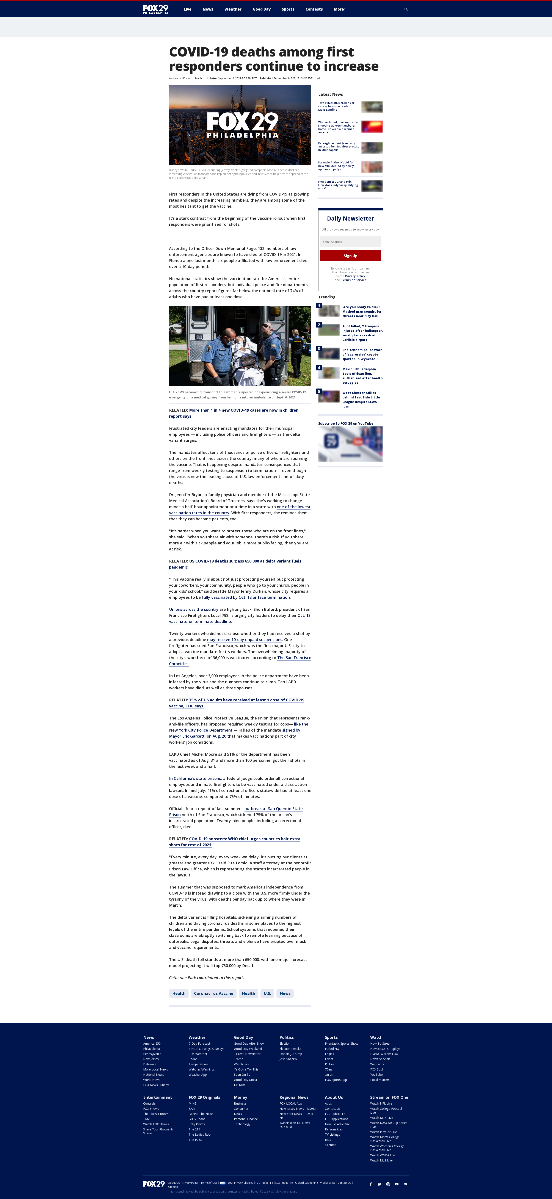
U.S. (267, 993)
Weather (197, 1037)
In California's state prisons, (195, 778)
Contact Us (332, 1109)
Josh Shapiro (288, 1059)
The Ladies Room (201, 1134)
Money (240, 1097)
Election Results (290, 1049)
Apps (328, 1103)
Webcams (377, 1064)
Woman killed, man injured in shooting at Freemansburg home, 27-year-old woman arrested (338, 127)
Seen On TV (242, 1074)
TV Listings (332, 1134)
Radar (193, 1059)
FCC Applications (336, 1119)
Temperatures (199, 1064)
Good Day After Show (249, 1043)
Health (198, 78)
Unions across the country (193, 609)
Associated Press (179, 78)
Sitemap (330, 1145)
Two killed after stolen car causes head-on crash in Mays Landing (336, 106)
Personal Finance (246, 1119)
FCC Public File (335, 1114)
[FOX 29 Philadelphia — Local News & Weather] (157, 9)
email (405, 1184)
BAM (192, 1109)
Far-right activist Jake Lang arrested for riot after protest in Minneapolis (338, 146)
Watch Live (241, 1064)
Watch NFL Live (381, 1103)
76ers (329, 1069)
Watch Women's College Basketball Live (387, 1148)
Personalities (334, 1129)
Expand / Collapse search (406, 9)
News (285, 993)
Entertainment (157, 1097)
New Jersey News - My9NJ (297, 1109)
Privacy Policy (355, 276)
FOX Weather (198, 1054)
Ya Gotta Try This (246, 1069)
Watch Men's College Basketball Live (385, 1139)
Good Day (243, 1037)
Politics (286, 1037)
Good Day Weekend (248, 1049)
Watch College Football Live (386, 1110)
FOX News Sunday (156, 1085)
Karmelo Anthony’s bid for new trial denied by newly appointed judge (336, 165)
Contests (149, 1103)
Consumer (241, 1109)
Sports (331, 1037)
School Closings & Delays (206, 1049)
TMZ (146, 1119)
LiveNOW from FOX (384, 1054)
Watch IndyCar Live (383, 1132)
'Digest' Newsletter (247, 1054)
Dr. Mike (240, 1085)
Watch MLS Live (381, 1160)
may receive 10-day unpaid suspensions (244, 639)
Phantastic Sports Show (341, 1043)
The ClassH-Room (156, 1114)
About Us (334, 1097)
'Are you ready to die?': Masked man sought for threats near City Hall (362, 311)
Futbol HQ (332, 1049)
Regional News (293, 1097)
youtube (396, 1184)
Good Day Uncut (245, 1080)
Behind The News (201, 1114)
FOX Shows (151, 1109)
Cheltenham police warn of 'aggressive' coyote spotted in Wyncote (362, 354)
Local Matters (380, 1080)
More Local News (155, 1069)
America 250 (152, 1043)
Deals (238, 1114)
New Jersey (151, 1059)
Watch (376, 1037)
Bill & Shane (197, 1119)
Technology (242, 1124)
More (339, 9)
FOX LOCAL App (290, 1103)
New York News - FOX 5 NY (296, 1116)
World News (151, 1080)
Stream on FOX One (389, 1097)
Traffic (238, 1059)
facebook (370, 1184)
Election (284, 1043)
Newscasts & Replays (385, 1049)
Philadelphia (151, 1049)
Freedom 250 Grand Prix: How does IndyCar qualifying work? (338, 185)
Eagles (329, 1054)
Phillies (329, 1064)
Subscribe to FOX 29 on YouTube (345, 423)
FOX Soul (376, 1069)
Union (329, 1074)
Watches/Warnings (202, 1069)
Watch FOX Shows (156, 1124)
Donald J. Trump (290, 1054)
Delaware (150, 1064)
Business (240, 1103)
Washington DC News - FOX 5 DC (295, 1125)
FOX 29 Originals (204, 1097)
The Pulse (195, 1140)
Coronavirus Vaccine (213, 993)
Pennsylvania (152, 1054)
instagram (388, 1184)
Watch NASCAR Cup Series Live (388, 1125)
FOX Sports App (336, 1080)
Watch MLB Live (381, 1118)
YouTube (376, 1074)
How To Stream (381, 1043)
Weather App (198, 1074)
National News (153, 1074)
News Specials (380, 1059)
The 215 (194, 1129)
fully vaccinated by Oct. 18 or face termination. (247, 597)
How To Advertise (337, 1124)
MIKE (192, 1103)
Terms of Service (353, 280)
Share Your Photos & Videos (158, 1131)
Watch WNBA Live (383, 1155)
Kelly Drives (197, 1124)
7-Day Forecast (199, 1043)
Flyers (329, 1059)
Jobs (328, 1140)
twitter (379, 1184)
